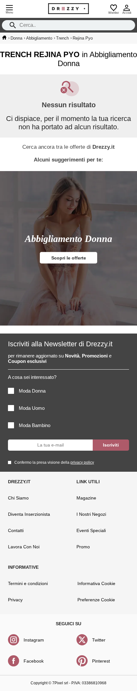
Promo (83, 546)
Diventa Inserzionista (29, 514)
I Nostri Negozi (91, 514)
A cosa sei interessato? (32, 377)
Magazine (86, 497)
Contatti (16, 530)
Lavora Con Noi (24, 546)
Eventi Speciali (91, 530)
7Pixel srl (60, 683)
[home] (4, 37)
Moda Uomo (32, 408)
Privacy (15, 599)
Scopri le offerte (68, 257)
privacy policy (82, 462)
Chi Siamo (18, 497)
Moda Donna (32, 391)
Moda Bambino (34, 425)
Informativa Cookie (96, 583)
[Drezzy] (68, 8)
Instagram (34, 639)
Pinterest (101, 661)
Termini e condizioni (28, 583)
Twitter (98, 639)
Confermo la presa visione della (54, 462)
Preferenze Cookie (96, 599)
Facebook (34, 661)
